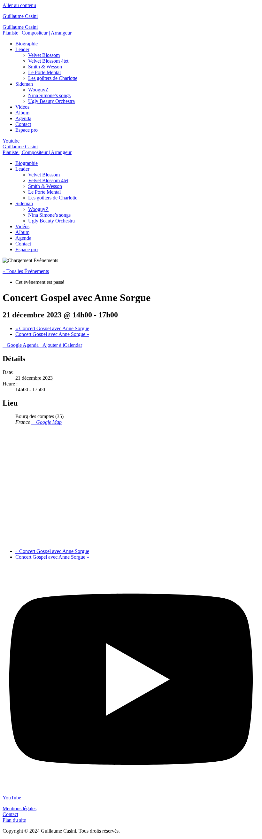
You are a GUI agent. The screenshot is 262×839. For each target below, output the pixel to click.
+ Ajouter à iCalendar (60, 345)
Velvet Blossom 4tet (48, 61)
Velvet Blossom (44, 55)
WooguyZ (38, 89)
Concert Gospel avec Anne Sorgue (52, 328)
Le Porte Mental (44, 72)
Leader (22, 49)
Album (22, 112)
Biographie (26, 43)
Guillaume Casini (20, 16)
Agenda (23, 118)
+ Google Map (46, 422)
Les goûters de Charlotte (52, 78)
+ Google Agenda (21, 345)
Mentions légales (19, 808)
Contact (23, 124)
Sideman (24, 84)
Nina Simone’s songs (49, 95)
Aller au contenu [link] (19, 5)
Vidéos (22, 107)
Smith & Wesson (45, 66)
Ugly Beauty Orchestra (51, 101)
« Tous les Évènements (26, 271)
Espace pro (26, 130)
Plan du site (14, 820)
